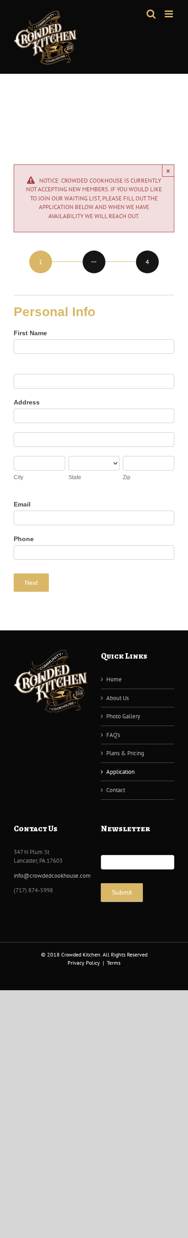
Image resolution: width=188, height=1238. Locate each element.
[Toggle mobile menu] (169, 14)
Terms (113, 962)
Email (22, 504)
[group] (94, 262)
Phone (24, 538)
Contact (115, 790)
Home (114, 679)
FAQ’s (113, 735)
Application (120, 772)
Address (27, 402)
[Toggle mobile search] (151, 14)
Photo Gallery (123, 716)
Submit (122, 892)
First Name (30, 333)
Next (31, 582)
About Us (117, 698)
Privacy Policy (84, 962)
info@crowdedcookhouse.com (52, 876)
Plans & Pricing (125, 753)
